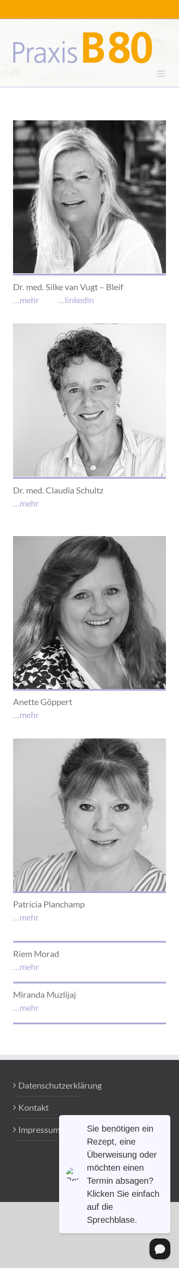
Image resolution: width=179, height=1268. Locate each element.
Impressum (39, 1129)
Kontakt (33, 1107)
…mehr (26, 300)
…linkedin (76, 300)
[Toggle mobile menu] (161, 73)
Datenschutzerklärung (48, 1085)
